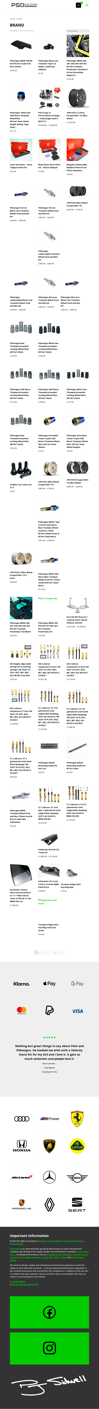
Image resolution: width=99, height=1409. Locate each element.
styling (63, 1257)
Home (12, 19)
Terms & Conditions (72, 1241)
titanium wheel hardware (59, 1254)
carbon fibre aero (50, 1257)
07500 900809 (19, 1281)
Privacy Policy (16, 1244)
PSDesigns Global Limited (49, 1241)
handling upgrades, (32, 1257)
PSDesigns (23, 1050)
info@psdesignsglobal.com (25, 1284)
